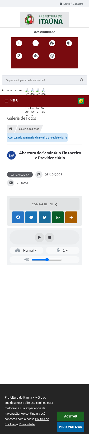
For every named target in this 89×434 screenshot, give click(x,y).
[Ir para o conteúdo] (65, 56)
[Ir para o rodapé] (37, 65)
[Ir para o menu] (16, 65)
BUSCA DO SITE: (16, 73)
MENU (14, 100)
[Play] (39, 237)
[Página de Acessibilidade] (52, 56)
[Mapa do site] (35, 56)
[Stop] (49, 237)
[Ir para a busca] (26, 65)
